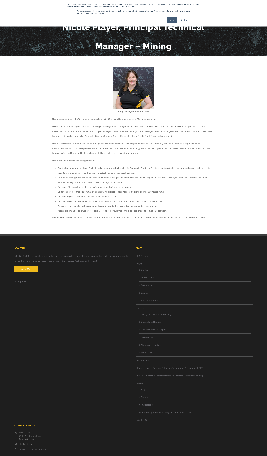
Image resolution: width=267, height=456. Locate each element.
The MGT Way (148, 277)
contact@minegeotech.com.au (33, 449)
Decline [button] (184, 20)
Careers (144, 293)
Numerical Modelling (151, 345)
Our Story (141, 264)
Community (146, 285)
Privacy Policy (21, 281)
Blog (143, 389)
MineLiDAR (146, 352)
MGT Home (142, 256)
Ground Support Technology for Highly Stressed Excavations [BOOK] (170, 376)
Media (140, 383)
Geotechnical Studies (151, 322)
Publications (147, 405)
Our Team (145, 270)
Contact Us (142, 420)
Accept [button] (172, 20)
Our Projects (143, 360)
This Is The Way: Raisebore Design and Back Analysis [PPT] (165, 412)
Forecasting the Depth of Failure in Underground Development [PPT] (170, 368)
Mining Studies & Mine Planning (156, 314)
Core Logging (147, 337)
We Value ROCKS (149, 300)
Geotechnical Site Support (153, 329)
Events (144, 397)
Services (141, 308)
